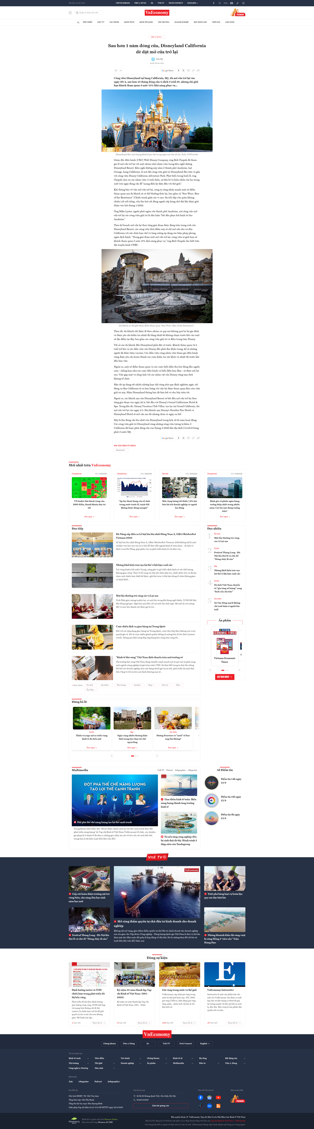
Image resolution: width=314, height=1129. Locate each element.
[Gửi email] (188, 70)
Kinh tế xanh (146, 22)
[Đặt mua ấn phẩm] (238, 12)
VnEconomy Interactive (220, 990)
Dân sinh (229, 22)
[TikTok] (237, 3)
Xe (152, 3)
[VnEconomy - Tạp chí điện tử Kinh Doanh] (157, 1034)
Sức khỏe (173, 732)
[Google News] (243, 3)
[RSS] (218, 1106)
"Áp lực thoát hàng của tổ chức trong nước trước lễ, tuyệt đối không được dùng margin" (134, 504)
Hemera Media (111, 1119)
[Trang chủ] (78, 22)
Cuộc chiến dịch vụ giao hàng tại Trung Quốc (140, 626)
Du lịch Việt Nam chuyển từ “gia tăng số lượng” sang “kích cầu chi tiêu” (228, 588)
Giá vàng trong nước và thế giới (179, 990)
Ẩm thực (217, 534)
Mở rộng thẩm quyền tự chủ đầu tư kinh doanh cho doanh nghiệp (155, 924)
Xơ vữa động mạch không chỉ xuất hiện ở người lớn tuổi (227, 606)
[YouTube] (232, 3)
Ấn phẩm (225, 620)
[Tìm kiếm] (77, 13)
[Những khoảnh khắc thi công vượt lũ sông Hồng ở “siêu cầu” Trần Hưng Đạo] (224, 919)
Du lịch (91, 732)
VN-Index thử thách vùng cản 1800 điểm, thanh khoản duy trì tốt (89, 504)
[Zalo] (226, 3)
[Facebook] (214, 3)
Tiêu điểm (87, 22)
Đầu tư (100, 22)
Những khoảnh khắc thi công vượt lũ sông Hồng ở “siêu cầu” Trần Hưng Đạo (224, 939)
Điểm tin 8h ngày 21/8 (230, 817)
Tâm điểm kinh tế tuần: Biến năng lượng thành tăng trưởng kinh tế (178, 803)
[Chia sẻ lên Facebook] (179, 70)
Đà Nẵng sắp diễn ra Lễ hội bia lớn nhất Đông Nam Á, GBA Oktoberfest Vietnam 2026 (156, 536)
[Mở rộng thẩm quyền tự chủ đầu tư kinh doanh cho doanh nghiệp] (157, 892)
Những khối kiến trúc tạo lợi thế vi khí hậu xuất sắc (144, 565)
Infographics (180, 770)
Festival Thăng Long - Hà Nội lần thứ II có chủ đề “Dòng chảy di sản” (227, 555)
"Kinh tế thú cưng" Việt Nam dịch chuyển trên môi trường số (149, 657)
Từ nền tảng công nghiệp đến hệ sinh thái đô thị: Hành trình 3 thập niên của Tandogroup (179, 841)
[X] (220, 3)
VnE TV (161, 3)
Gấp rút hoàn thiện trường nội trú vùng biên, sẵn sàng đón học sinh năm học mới (89, 898)
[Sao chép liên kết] (193, 70)
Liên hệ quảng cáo (160, 1106)
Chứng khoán (123, 3)
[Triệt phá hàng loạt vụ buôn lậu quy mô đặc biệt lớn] (224, 878)
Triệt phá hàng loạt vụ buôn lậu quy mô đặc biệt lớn (223, 896)
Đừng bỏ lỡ (79, 702)
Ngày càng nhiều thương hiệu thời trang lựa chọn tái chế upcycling (132, 739)
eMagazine (192, 770)
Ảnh (71, 1082)
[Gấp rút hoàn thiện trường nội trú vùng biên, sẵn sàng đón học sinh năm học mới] (89, 878)
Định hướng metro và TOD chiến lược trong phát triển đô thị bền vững (88, 994)
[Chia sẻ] (198, 70)
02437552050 (143, 1100)
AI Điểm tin (225, 770)
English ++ (192, 3)
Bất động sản (200, 22)
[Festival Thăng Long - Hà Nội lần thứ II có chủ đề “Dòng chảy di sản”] (89, 919)
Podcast (169, 770)
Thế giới (216, 22)
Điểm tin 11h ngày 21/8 (231, 799)
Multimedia (80, 770)
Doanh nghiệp (181, 22)
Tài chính (114, 22)
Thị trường (163, 22)
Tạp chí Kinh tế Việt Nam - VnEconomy (228, 1121)
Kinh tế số (129, 22)
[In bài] (116, 70)
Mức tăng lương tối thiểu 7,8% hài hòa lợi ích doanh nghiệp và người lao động (179, 504)
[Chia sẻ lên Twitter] (183, 70)
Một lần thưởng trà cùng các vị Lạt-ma (137, 596)
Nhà (215, 566)
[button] (157, 756)
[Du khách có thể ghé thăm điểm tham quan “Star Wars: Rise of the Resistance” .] (157, 251)
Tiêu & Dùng (140, 3)
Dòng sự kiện (157, 958)
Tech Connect (176, 3)
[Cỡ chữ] (121, 70)
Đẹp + (132, 732)
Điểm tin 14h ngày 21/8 (231, 781)
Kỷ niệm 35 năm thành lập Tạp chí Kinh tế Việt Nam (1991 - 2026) (134, 994)
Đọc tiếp (77, 528)
